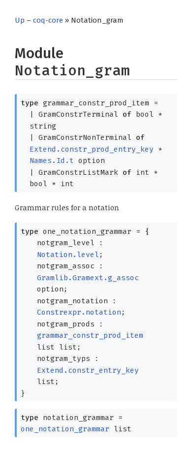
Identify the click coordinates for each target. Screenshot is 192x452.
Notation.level (68, 254)
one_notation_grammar (65, 428)
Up (20, 20)
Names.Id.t (52, 160)
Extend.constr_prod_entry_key (92, 149)
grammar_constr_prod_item (90, 335)
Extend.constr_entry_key (88, 370)
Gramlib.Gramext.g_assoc (88, 277)
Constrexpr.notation (79, 312)
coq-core (48, 20)
